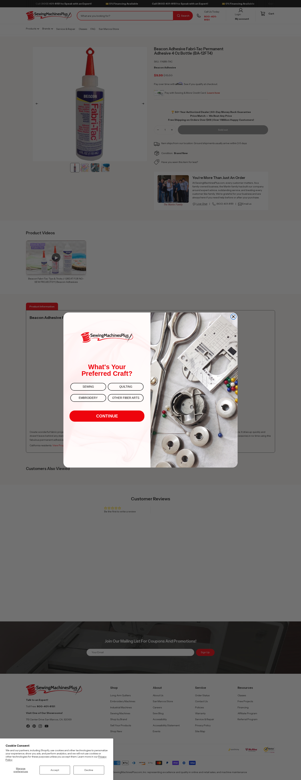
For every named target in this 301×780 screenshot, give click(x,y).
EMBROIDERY (88, 397)
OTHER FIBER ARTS (125, 397)
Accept (55, 770)
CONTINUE (107, 416)
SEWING (88, 386)
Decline (88, 770)
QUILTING (125, 386)
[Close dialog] (233, 316)
